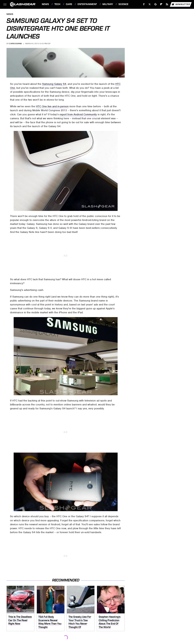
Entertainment (87, 4)
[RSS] (167, 4)
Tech (57, 4)
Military (107, 4)
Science (123, 4)
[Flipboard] (161, 4)
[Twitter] (149, 4)
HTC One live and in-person (52, 106)
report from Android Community (78, 114)
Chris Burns (15, 43)
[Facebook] (144, 4)
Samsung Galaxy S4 (54, 84)
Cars (69, 4)
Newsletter (182, 4)
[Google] (155, 4)
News (45, 4)
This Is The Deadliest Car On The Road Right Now (20, 620)
